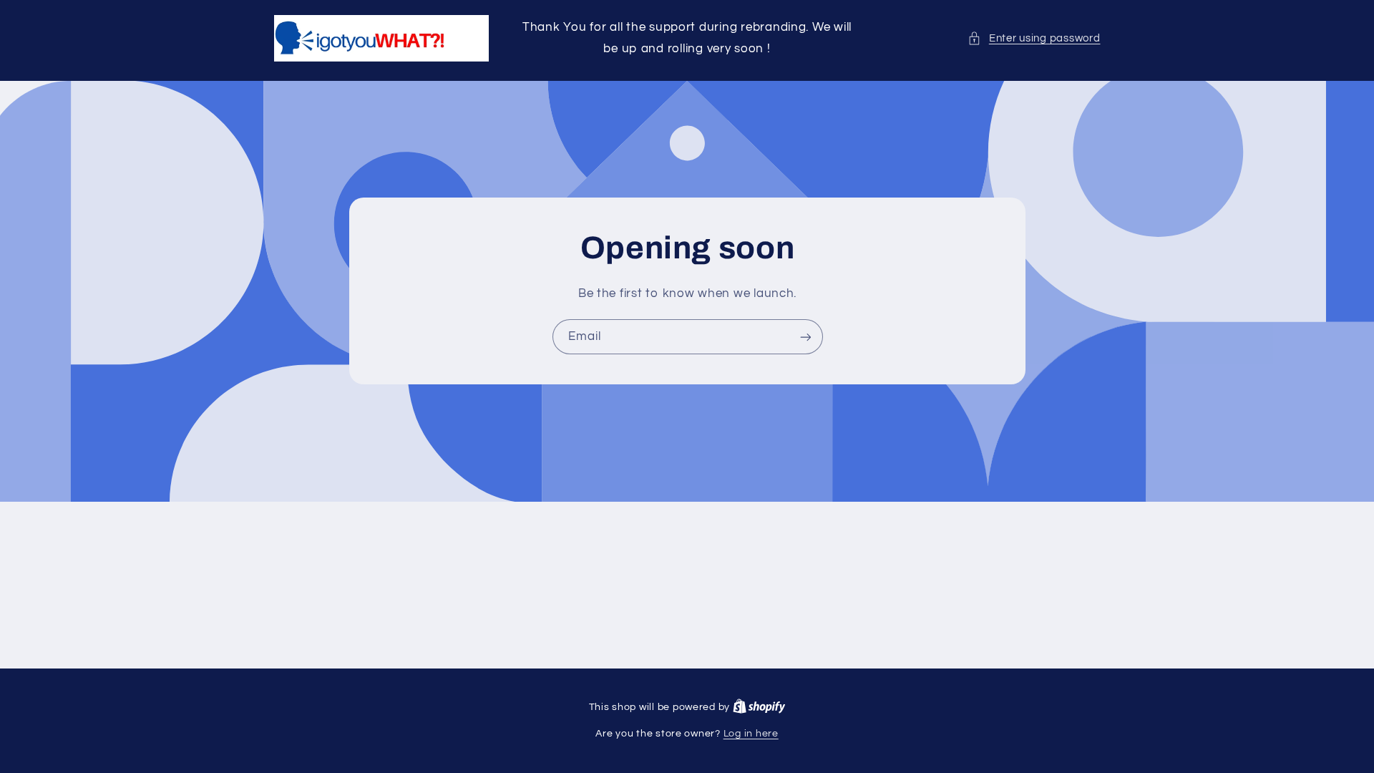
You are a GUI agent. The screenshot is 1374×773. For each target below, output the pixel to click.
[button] (1034, 38)
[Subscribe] (805, 336)
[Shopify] (759, 707)
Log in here (751, 734)
